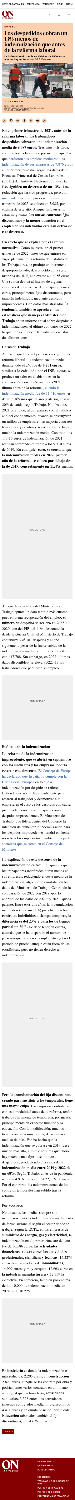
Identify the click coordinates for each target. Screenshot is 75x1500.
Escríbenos (44, 1477)
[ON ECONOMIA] (8, 15)
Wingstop (48, 4)
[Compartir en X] (4, 120)
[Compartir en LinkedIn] (31, 120)
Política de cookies (49, 1492)
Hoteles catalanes (13, 4)
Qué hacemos (45, 1465)
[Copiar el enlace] (44, 120)
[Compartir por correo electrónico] (37, 120)
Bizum (60, 4)
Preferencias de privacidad (53, 1496)
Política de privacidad (51, 1488)
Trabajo (8, 1431)
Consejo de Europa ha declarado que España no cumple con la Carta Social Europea (36, 776)
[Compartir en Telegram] (17, 120)
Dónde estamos (46, 1470)
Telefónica (33, 4)
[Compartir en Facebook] (24, 120)
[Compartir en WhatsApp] (11, 120)
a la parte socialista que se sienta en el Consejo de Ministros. (36, 843)
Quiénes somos (46, 1461)
